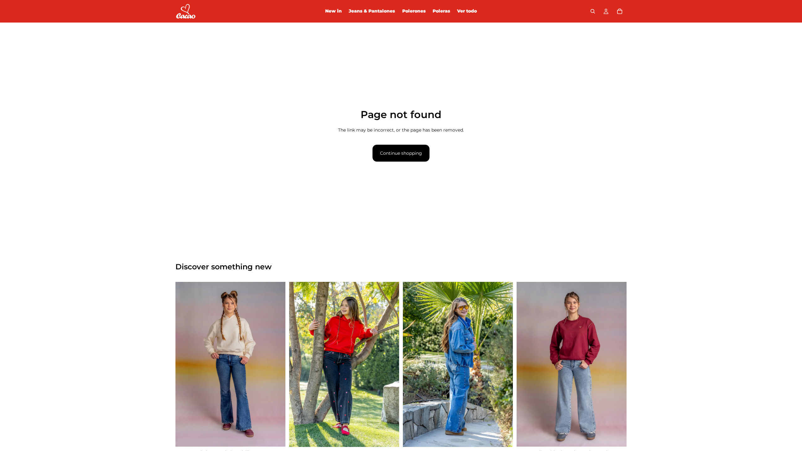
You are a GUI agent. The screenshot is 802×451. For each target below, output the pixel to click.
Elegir (394, 437)
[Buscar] (593, 11)
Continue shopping (401, 153)
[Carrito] (620, 11)
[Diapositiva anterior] (184, 364)
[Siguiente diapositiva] (276, 364)
